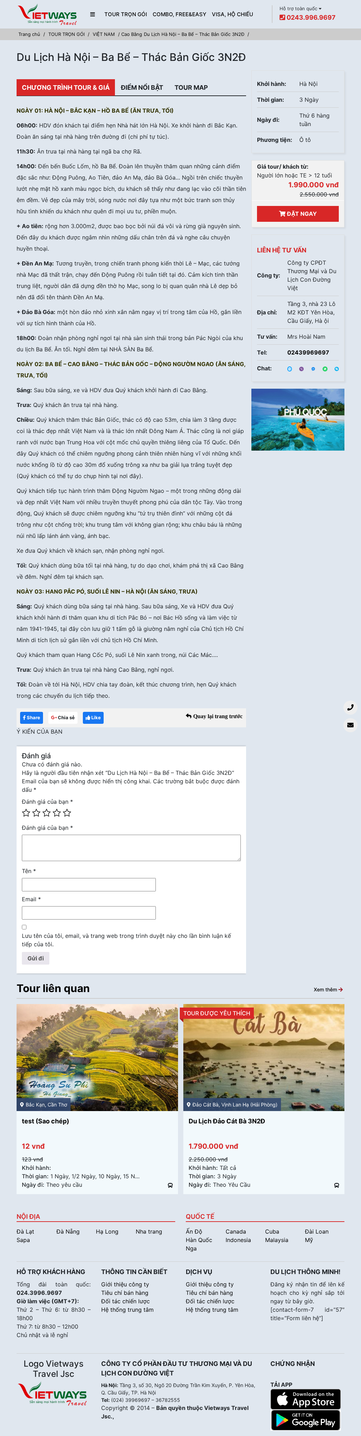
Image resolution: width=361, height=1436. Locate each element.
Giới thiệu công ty (125, 1284)
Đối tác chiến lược (125, 1301)
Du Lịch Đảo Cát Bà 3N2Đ (60, 1121)
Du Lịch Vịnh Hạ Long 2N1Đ (230, 1121)
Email (31, 899)
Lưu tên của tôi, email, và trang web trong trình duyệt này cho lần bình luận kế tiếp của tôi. (126, 940)
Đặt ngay (301, 213)
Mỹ (309, 1239)
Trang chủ (29, 34)
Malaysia (276, 1239)
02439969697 (308, 352)
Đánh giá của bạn (47, 801)
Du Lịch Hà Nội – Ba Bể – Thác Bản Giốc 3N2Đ (194, 34)
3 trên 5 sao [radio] (46, 813)
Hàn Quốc (199, 1239)
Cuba (272, 1231)
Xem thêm (326, 989)
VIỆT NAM (104, 34)
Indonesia (238, 1239)
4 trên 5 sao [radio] (57, 813)
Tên (29, 870)
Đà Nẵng (68, 1231)
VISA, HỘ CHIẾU (232, 14)
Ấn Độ (194, 1231)
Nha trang (149, 1231)
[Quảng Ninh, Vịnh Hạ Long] (264, 1056)
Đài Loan (317, 1231)
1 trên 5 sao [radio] (26, 813)
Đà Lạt (25, 1231)
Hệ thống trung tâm (127, 1309)
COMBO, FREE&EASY (179, 14)
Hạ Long (107, 1231)
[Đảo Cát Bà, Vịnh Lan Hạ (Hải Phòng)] (97, 1056)
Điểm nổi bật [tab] (142, 87)
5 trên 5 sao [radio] (67, 813)
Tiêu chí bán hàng (124, 1292)
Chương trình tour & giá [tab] (66, 87)
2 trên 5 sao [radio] (36, 813)
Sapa (23, 1239)
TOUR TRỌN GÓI (125, 14)
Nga (191, 1248)
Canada (236, 1231)
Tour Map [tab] (191, 87)
